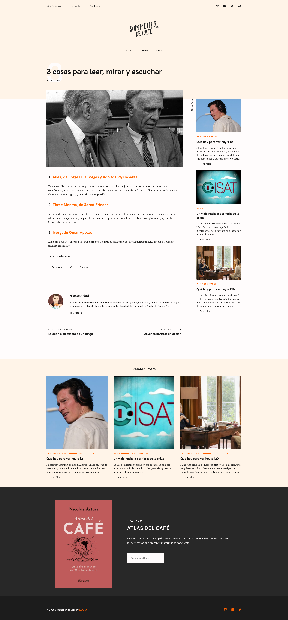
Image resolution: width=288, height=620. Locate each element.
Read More (205, 164)
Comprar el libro (140, 557)
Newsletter (75, 5)
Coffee (144, 50)
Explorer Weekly (207, 136)
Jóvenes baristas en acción (162, 334)
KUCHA (83, 609)
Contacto (95, 5)
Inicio (129, 50)
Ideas (159, 50)
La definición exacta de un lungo (70, 334)
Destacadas (63, 256)
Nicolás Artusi (53, 5)
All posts (76, 313)
